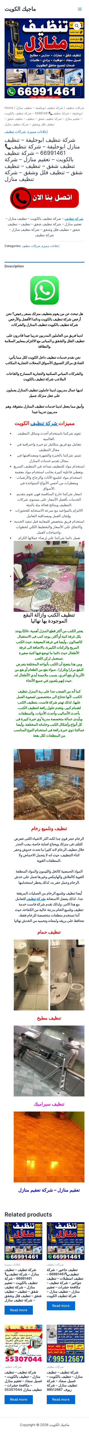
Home (9, 108)
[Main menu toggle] (79, 8)
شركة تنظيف (74, 219)
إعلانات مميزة (37, 132)
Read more (18, 1310)
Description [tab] (14, 266)
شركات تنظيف (75, 108)
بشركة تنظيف (36, 899)
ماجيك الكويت (20, 8)
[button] (77, 26)
